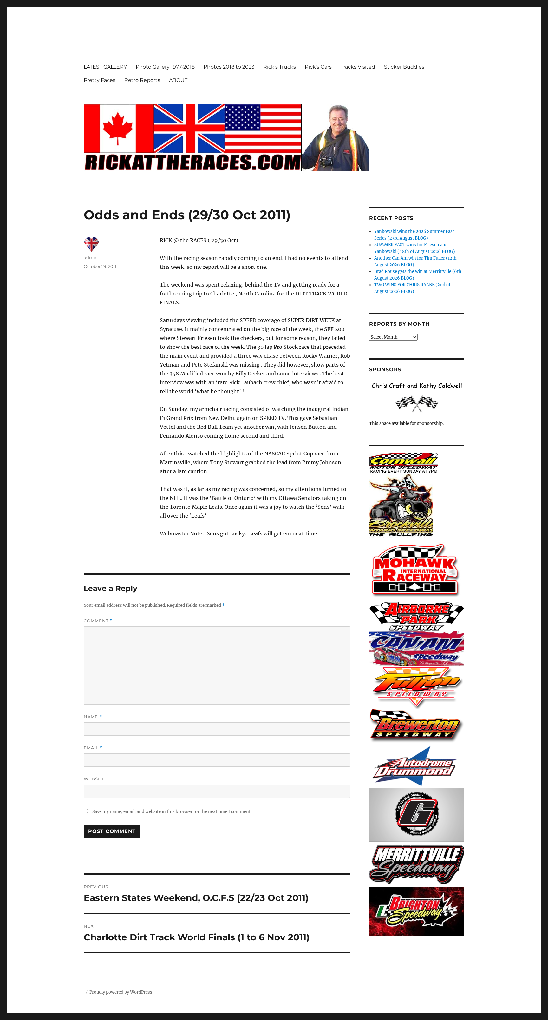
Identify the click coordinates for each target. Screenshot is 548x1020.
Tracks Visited (358, 67)
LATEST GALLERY (105, 67)
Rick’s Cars (318, 67)
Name (93, 716)
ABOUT (178, 80)
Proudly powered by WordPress (120, 992)
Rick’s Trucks (279, 67)
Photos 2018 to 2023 (229, 67)
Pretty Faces (99, 80)
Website (94, 778)
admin (91, 257)
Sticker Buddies (404, 67)
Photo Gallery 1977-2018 (165, 67)
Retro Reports (142, 80)
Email (93, 748)
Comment (98, 621)
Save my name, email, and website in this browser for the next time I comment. (171, 811)
